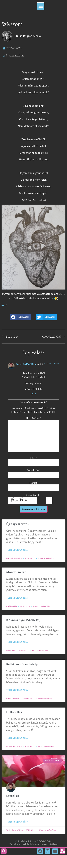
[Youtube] (55, 851)
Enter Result (33, 495)
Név (33, 457)
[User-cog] (62, 851)
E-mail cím (33, 470)
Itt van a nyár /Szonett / (23, 620)
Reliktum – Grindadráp (22, 664)
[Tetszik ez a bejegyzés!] (3, 305)
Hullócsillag (14, 712)
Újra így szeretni (17, 524)
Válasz (33, 394)
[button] (40, 6)
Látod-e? (12, 796)
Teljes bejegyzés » (17, 550)
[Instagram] (47, 851)
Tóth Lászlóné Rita (26, 364)
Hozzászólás (33, 418)
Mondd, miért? (16, 572)
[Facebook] (40, 851)
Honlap (33, 482)
